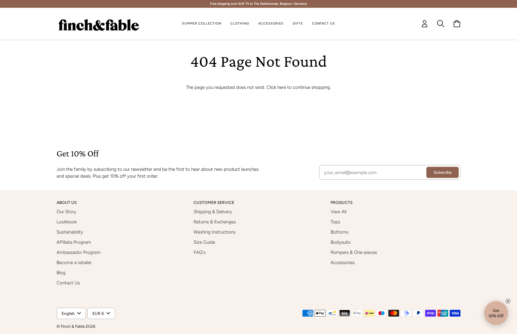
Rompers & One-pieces (354, 252)
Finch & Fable (73, 326)
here (281, 87)
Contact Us (68, 283)
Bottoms (339, 232)
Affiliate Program (74, 242)
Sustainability (70, 232)
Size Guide (204, 242)
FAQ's (200, 252)
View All (338, 211)
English (68, 313)
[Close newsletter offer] (508, 301)
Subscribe (442, 172)
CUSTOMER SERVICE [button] (214, 202)
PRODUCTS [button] (342, 202)
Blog (61, 272)
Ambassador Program (79, 252)
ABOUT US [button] (67, 202)
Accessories (343, 262)
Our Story (66, 211)
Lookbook (67, 222)
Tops (335, 222)
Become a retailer (74, 262)
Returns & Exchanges (215, 222)
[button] (240, 24)
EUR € (98, 313)
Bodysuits (340, 242)
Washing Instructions (214, 232)
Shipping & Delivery (213, 211)
